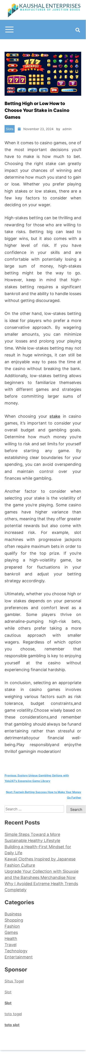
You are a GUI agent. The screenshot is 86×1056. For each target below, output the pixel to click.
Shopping (14, 920)
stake (54, 416)
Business (13, 914)
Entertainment (19, 957)
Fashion (12, 926)
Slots (9, 129)
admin (67, 129)
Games (11, 932)
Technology (16, 950)
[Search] (77, 30)
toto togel (13, 1014)
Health (11, 938)
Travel (10, 944)
